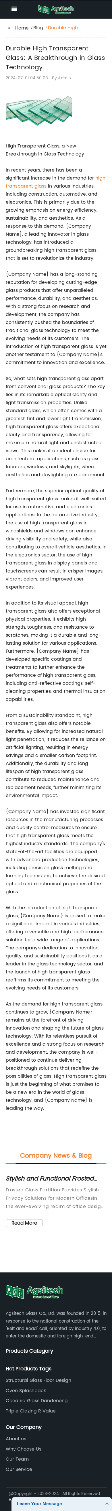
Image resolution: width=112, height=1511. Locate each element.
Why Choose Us (23, 1449)
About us (16, 1439)
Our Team (17, 1459)
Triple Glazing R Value (31, 1411)
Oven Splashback (26, 1390)
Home (22, 28)
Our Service (19, 1469)
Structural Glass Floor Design (38, 1380)
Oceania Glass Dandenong (37, 1400)
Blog (38, 28)
